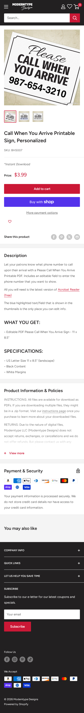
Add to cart (42, 189)
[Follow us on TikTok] (30, 659)
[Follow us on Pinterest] (22, 659)
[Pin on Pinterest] (61, 237)
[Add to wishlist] (9, 222)
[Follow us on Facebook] (7, 659)
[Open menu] (6, 6)
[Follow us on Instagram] (15, 659)
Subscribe (17, 626)
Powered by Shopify (16, 704)
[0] (76, 6)
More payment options (42, 213)
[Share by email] (77, 237)
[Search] (75, 17)
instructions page (54, 411)
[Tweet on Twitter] (69, 237)
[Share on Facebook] (54, 237)
